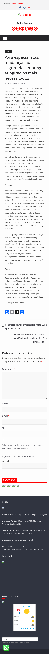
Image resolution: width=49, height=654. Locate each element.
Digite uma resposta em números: (18, 456)
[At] (36, 29)
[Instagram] (14, 29)
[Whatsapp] (31, 29)
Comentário (8, 369)
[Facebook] (18, 29)
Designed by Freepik (24, 642)
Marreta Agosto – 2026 (20, 4)
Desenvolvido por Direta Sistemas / (10, 642)
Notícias (8, 51)
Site (4, 428)
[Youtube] (22, 29)
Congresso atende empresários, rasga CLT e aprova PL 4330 (26, 326)
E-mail (5, 415)
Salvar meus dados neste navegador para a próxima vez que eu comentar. (22, 447)
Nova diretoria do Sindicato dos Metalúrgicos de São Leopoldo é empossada (28, 338)
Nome (6, 403)
